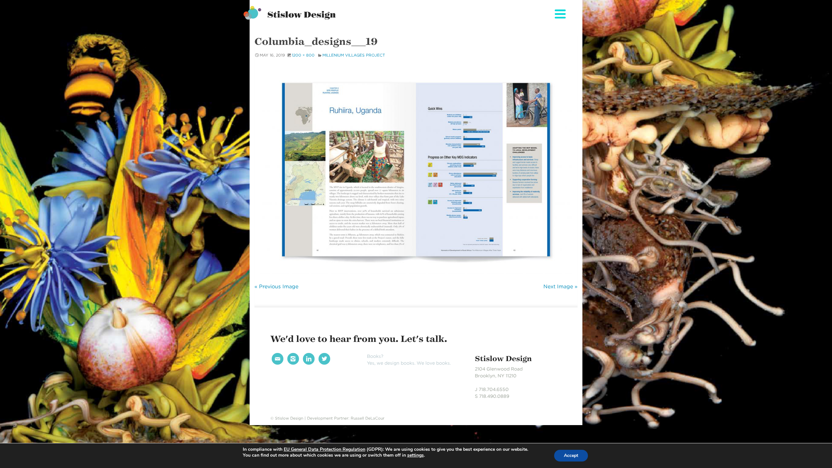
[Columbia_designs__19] (416, 170)
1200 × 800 (303, 55)
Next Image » (560, 286)
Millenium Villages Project (353, 55)
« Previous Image (276, 286)
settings (415, 455)
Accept (571, 455)
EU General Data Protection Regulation (324, 449)
